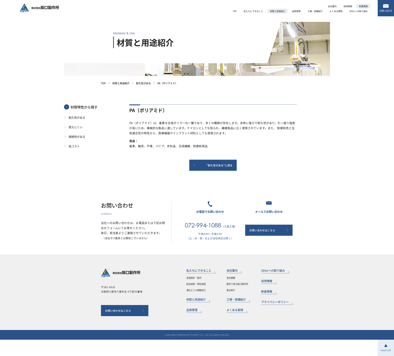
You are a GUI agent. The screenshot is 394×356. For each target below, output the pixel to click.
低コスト (74, 146)
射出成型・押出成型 (196, 283)
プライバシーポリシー (275, 302)
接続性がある (77, 137)
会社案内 (332, 6)
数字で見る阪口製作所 (237, 283)
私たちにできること (253, 11)
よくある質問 (235, 310)
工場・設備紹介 (236, 299)
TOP (103, 83)
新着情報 (266, 291)
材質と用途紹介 (121, 83)
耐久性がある (143, 83)
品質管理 (191, 310)
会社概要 (231, 277)
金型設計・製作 (193, 277)
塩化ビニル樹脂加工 (196, 290)
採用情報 (266, 281)
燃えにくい (75, 127)
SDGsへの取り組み (273, 270)
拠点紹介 (231, 290)
